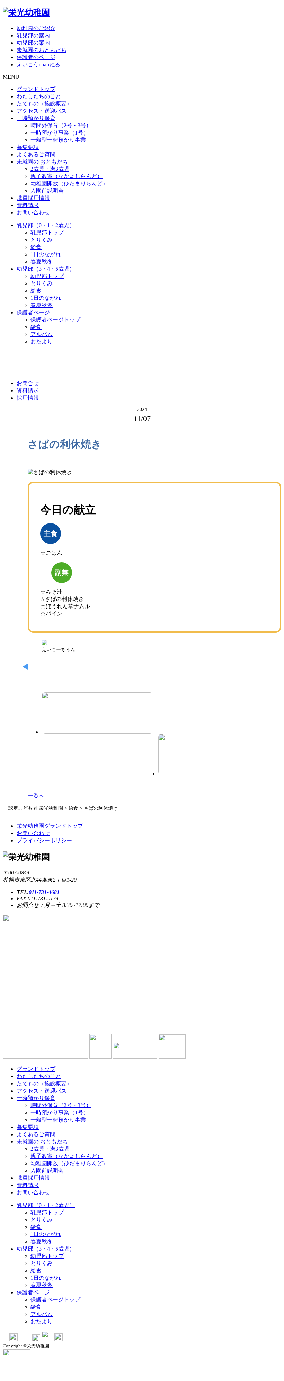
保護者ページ (33, 312)
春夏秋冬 (41, 262)
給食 (36, 247)
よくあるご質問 (36, 154)
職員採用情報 (33, 198)
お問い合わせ (33, 212)
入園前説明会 (47, 191)
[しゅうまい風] (214, 754)
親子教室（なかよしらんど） (66, 176)
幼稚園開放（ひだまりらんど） (69, 183)
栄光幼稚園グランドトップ (50, 826)
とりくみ (41, 240)
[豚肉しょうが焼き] (97, 713)
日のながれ (45, 254)
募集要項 (28, 147)
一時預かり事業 (59, 133)
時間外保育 (60, 125)
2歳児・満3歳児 (49, 169)
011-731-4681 (44, 892)
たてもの (44, 103)
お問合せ (28, 383)
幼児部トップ (47, 276)
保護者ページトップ (55, 320)
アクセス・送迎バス (41, 111)
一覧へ (36, 796)
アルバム (41, 334)
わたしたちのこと (39, 96)
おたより (41, 341)
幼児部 (46, 269)
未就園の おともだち (42, 162)
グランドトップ (36, 89)
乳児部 (46, 225)
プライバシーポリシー (44, 840)
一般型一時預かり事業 (58, 140)
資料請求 (28, 205)
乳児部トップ (47, 232)
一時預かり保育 (36, 118)
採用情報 (28, 398)
